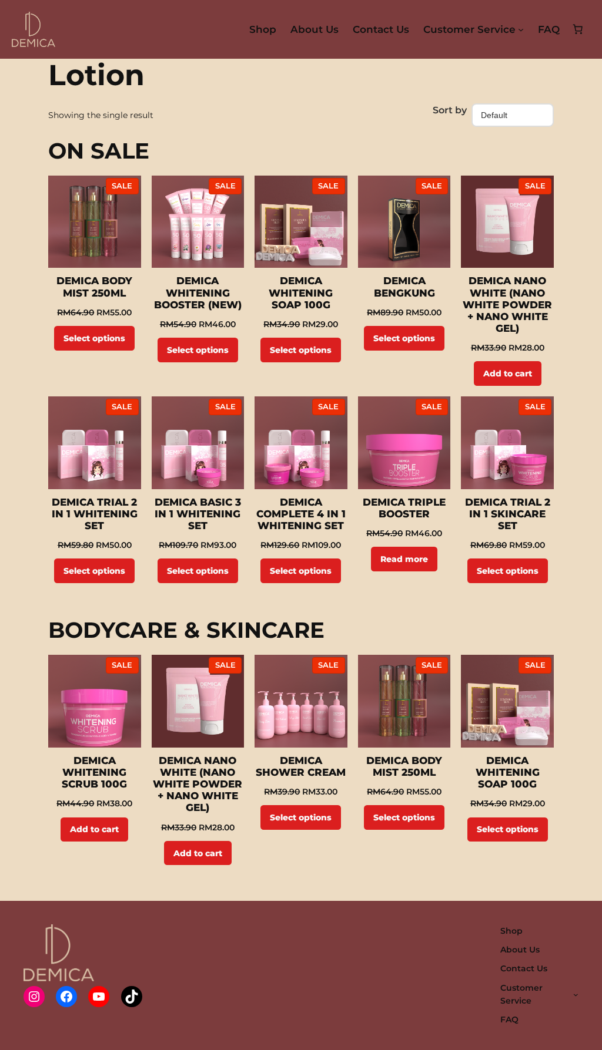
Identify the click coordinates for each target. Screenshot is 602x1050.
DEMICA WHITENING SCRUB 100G (94, 772)
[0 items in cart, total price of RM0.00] (578, 29)
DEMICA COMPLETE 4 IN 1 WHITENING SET (301, 513)
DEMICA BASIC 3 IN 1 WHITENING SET (198, 513)
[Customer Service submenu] (521, 29)
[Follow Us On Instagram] (34, 996)
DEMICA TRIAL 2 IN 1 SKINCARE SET (507, 513)
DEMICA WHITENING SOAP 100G (301, 292)
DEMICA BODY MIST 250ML (94, 286)
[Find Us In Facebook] (66, 996)
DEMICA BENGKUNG (404, 286)
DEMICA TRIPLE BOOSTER (404, 508)
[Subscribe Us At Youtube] (98, 996)
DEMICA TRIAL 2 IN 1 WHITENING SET (95, 513)
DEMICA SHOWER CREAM (301, 766)
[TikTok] (131, 996)
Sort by (450, 110)
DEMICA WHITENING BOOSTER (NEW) (198, 292)
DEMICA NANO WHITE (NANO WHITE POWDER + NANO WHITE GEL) (507, 304)
